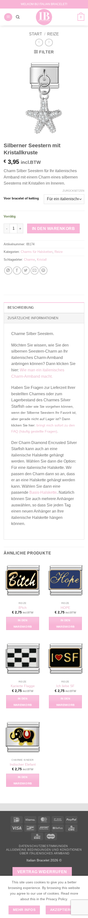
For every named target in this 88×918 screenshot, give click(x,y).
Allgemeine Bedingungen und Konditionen (44, 849)
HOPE (65, 608)
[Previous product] (49, 42)
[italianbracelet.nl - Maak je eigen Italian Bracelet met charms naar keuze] (44, 17)
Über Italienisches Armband (45, 853)
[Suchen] (18, 17)
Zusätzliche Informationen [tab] (33, 318)
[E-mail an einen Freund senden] (35, 271)
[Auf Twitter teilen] (26, 271)
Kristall (42, 259)
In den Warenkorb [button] (22, 623)
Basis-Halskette (43, 492)
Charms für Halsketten (37, 252)
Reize (53, 34)
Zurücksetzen (73, 190)
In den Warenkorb (53, 229)
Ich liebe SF (65, 686)
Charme (29, 259)
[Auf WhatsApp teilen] (8, 271)
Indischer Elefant (23, 764)
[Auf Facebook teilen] (17, 271)
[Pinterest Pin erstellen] (43, 271)
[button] (8, 17)
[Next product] (39, 42)
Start (35, 34)
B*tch (23, 608)
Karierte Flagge (23, 686)
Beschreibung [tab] (21, 307)
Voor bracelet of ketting (21, 198)
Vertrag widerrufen (42, 872)
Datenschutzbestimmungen (43, 846)
